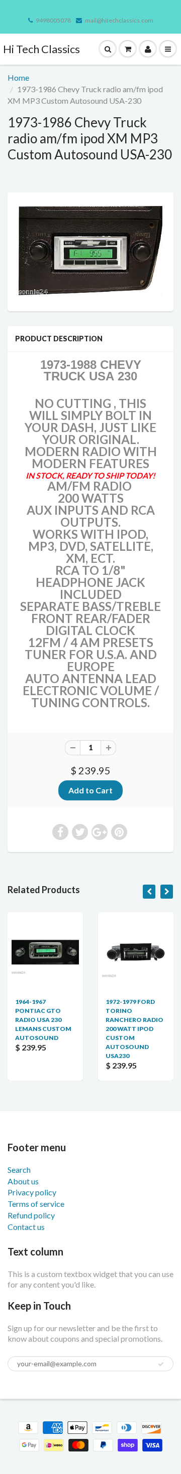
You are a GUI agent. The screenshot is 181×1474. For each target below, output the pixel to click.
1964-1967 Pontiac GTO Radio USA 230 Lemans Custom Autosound (43, 1019)
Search (19, 1169)
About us (23, 1181)
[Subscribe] (160, 1364)
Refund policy (31, 1215)
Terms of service (36, 1203)
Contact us (26, 1226)
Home (18, 77)
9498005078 (53, 20)
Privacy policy (32, 1192)
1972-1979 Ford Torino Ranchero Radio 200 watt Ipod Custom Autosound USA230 (134, 1029)
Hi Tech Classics (41, 49)
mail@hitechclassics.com (119, 20)
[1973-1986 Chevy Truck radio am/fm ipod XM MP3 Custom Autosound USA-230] (90, 250)
